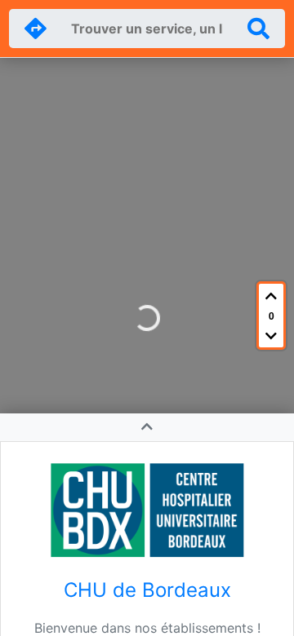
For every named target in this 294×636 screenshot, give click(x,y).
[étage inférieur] (271, 335)
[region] (147, 318)
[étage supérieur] (271, 295)
